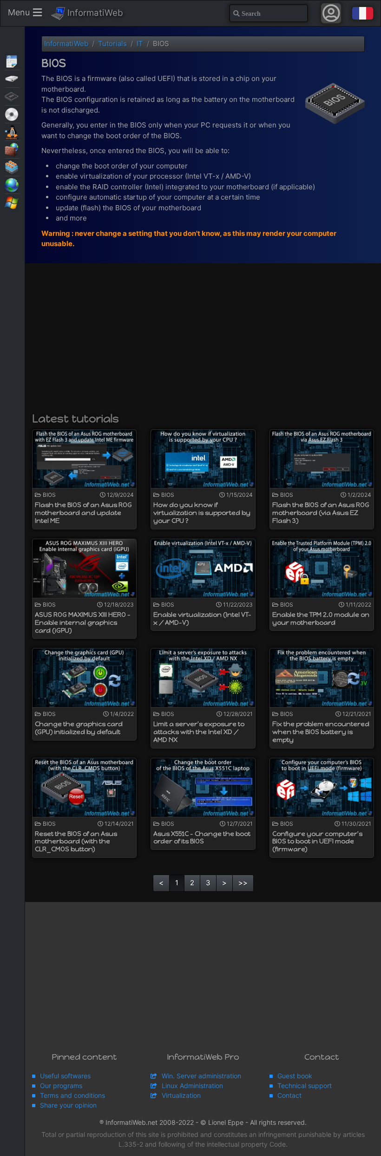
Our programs (61, 1085)
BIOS (12, 95)
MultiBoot (12, 131)
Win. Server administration (201, 1076)
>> (243, 882)
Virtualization (12, 166)
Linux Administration (192, 1085)
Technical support (304, 1085)
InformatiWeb (94, 12)
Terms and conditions (72, 1095)
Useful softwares (65, 1076)
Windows (12, 201)
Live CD (12, 113)
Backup (12, 78)
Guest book (294, 1076)
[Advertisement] (203, 342)
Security (12, 148)
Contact (289, 1095)
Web (12, 184)
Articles (12, 60)
